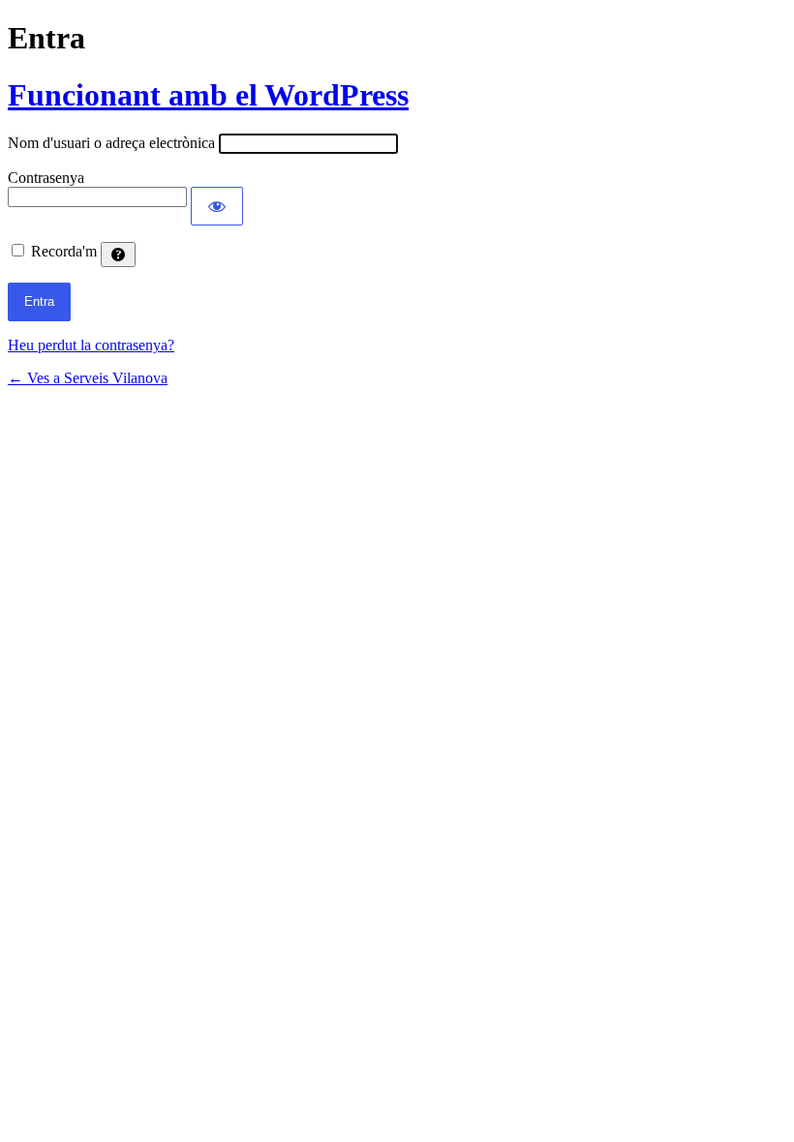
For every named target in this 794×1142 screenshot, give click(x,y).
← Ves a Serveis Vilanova (88, 378)
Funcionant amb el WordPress (208, 94)
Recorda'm (64, 251)
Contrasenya (46, 177)
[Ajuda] (118, 254)
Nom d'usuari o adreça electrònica (111, 143)
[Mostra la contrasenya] (217, 206)
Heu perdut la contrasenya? (91, 345)
